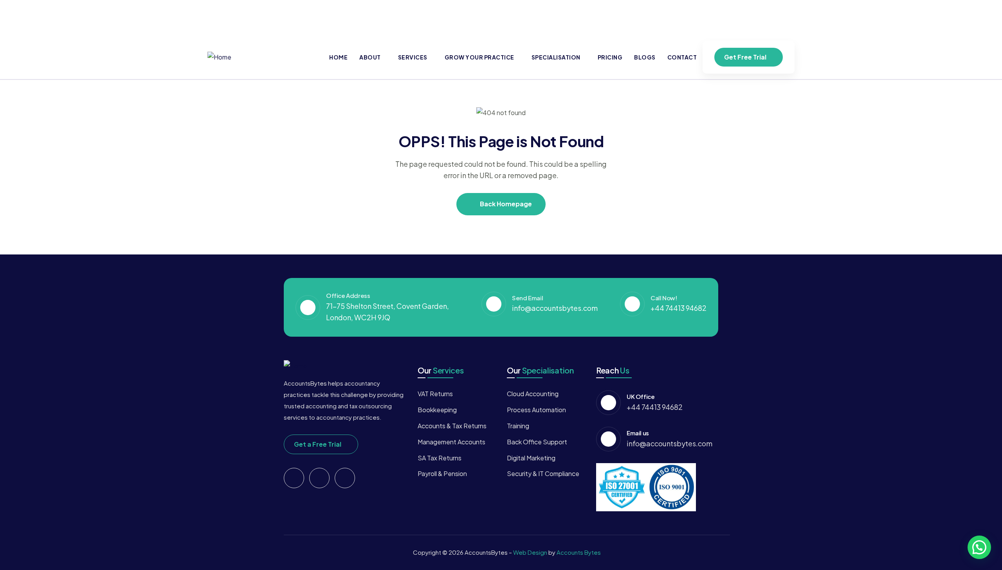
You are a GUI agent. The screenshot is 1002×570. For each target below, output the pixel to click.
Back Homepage (505, 204)
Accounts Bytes (579, 552)
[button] (979, 547)
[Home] (219, 57)
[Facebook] (723, 16)
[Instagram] (785, 16)
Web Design (530, 552)
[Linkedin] (754, 16)
